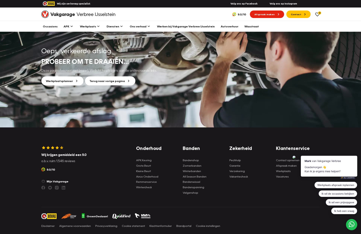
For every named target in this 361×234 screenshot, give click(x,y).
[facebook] (43, 188)
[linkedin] (63, 188)
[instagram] (57, 188)
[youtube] (50, 188)
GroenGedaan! (97, 216)
